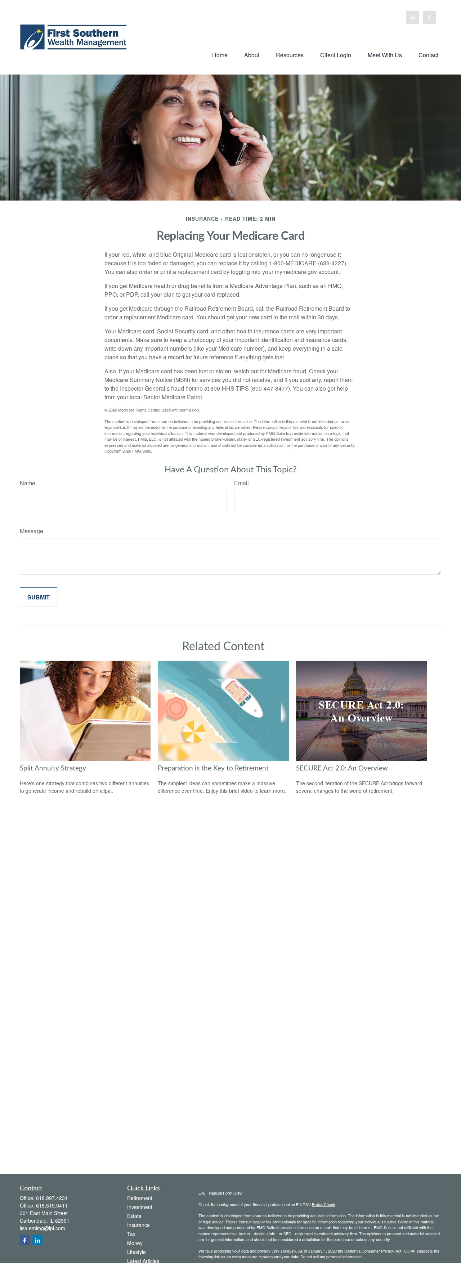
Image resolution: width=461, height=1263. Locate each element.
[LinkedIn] (412, 17)
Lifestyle (136, 1251)
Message (31, 531)
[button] (219, 54)
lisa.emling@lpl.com (42, 1228)
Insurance (138, 1224)
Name (27, 483)
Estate (134, 1215)
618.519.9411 (52, 1205)
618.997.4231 (52, 1197)
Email (241, 483)
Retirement (139, 1197)
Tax (131, 1233)
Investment (139, 1206)
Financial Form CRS (224, 1193)
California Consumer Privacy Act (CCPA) (380, 1251)
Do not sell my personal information (331, 1256)
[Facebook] (429, 17)
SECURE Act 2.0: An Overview (342, 768)
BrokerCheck (323, 1204)
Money (135, 1242)
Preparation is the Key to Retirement (213, 768)
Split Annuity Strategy (53, 768)
